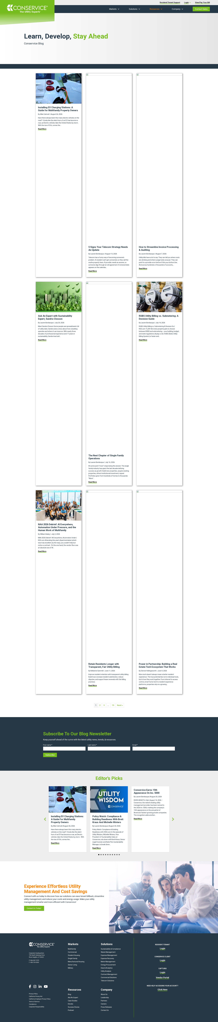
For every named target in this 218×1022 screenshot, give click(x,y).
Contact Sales (201, 9)
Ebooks (70, 1004)
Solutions (133, 9)
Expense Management (109, 955)
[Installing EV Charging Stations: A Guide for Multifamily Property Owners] (58, 88)
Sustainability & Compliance (111, 949)
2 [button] (101, 854)
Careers (104, 1004)
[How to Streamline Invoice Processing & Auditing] (159, 158)
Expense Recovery (107, 958)
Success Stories (73, 1007)
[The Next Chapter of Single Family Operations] (109, 366)
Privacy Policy (33, 994)
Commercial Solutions (109, 977)
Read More (42, 129)
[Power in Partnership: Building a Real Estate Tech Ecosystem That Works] (159, 575)
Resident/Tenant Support (170, 2)
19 (113, 705)
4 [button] (105, 854)
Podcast (71, 1010)
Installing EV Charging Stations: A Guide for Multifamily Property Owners (67, 819)
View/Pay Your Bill (202, 2)
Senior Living (72, 965)
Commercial (72, 952)
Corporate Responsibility (36, 1007)
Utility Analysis (106, 971)
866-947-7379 (34, 960)
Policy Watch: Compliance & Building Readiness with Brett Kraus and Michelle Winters (107, 819)
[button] (118, 9)
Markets (113, 9)
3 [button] (103, 854)
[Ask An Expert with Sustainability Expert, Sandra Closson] (58, 297)
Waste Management (108, 952)
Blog (69, 994)
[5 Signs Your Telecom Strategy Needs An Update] (109, 158)
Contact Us (105, 1010)
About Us (104, 994)
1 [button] (98, 854)
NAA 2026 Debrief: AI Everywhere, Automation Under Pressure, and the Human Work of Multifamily (57, 527)
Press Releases (106, 1007)
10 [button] (119, 854)
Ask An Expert (73, 997)
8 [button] (114, 854)
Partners (104, 1001)
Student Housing (74, 955)
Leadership (105, 997)
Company (176, 9)
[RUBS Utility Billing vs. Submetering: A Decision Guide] (159, 297)
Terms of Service (34, 1001)
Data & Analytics (107, 968)
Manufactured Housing (76, 962)
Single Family (72, 958)
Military (70, 968)
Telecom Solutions (107, 981)
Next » (120, 705)
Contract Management (109, 974)
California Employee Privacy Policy (39, 999)
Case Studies (72, 1001)
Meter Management (108, 962)
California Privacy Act (35, 996)
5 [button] (107, 854)
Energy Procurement (108, 965)
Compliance (32, 1004)
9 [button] (117, 854)
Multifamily (72, 949)
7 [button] (112, 854)
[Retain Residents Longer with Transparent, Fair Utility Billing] (109, 575)
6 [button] (110, 854)
